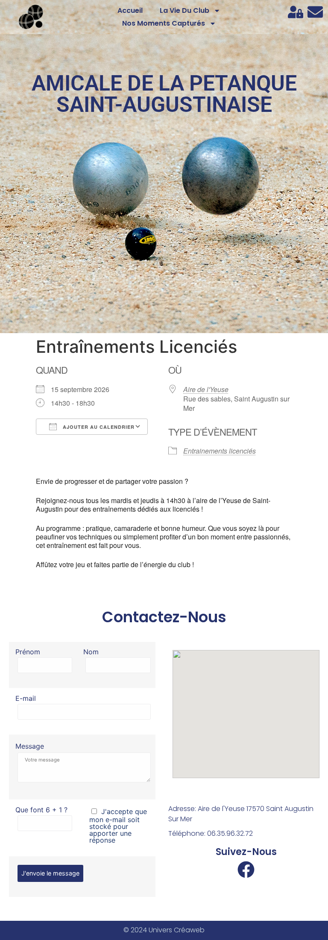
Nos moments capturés (163, 23)
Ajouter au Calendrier (98, 427)
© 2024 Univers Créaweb (164, 930)
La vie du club (184, 10)
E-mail (25, 699)
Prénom (27, 652)
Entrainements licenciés (219, 451)
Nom (91, 652)
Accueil (130, 10)
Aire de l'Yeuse (205, 389)
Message (29, 746)
